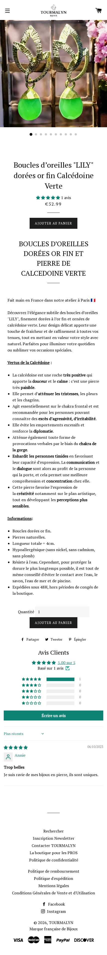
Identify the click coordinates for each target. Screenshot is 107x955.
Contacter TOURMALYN (54, 845)
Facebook (56, 904)
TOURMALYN (61, 922)
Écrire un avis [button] (54, 715)
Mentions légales (53, 885)
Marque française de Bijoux (53, 929)
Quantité (26, 611)
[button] (48, 197)
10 (75, 134)
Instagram (56, 911)
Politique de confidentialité (53, 860)
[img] (16, 747)
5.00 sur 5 (66, 662)
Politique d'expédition (53, 878)
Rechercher (53, 831)
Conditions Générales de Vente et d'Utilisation (53, 893)
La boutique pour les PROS (54, 852)
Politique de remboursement (53, 871)
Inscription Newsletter (53, 838)
